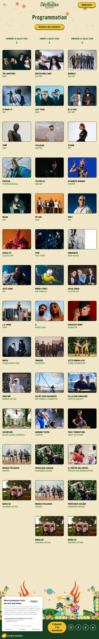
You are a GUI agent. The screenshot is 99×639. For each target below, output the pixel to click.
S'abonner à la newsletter (57, 627)
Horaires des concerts (49, 27)
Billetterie (87, 5)
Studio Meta (19, 636)
